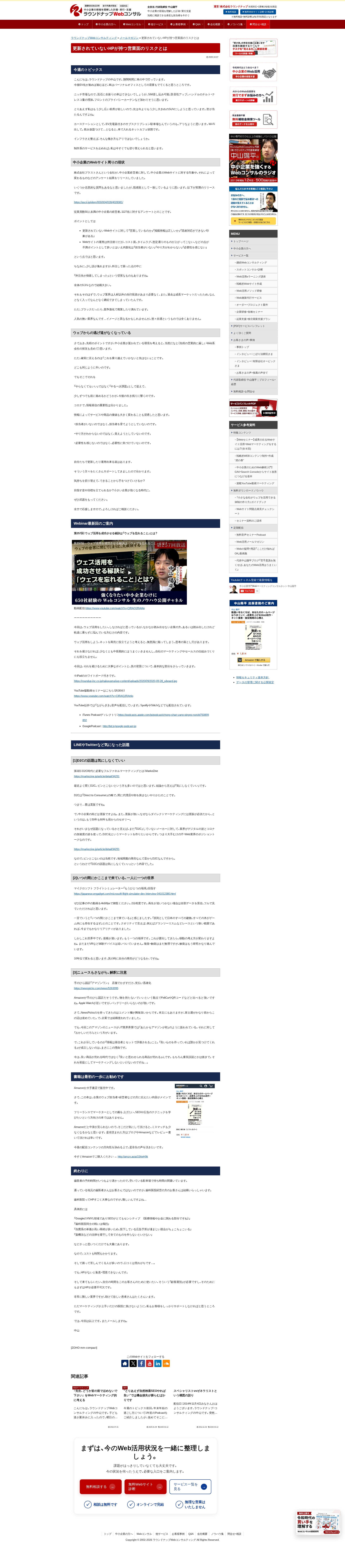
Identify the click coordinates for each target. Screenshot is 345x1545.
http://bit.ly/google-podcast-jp (119, 726)
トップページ (241, 241)
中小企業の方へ (242, 248)
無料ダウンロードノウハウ (248, 490)
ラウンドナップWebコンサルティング (94, 37)
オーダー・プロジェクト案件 (252, 304)
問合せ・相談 (234, 1533)
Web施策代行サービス (249, 297)
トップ (107, 1533)
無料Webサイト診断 (144, 1486)
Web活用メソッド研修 (249, 290)
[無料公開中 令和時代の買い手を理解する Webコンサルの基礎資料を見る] (318, 1522)
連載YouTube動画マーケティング (255, 483)
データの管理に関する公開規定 (255, 682)
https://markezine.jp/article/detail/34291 (96, 776)
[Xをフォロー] (133, 1363)
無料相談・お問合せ (244, 391)
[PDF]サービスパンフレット (249, 326)
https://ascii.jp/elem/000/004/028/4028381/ (98, 202)
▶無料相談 (231, 12)
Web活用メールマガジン (250, 541)
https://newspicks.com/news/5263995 (96, 988)
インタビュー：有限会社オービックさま (255, 363)
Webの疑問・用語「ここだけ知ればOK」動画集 (255, 551)
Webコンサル (144, 1533)
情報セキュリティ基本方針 (252, 677)
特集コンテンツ (242, 432)
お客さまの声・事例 (244, 340)
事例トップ (242, 347)
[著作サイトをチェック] (124, 1363)
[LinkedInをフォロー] (158, 1363)
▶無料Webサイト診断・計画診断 (258, 12)
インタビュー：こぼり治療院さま (254, 354)
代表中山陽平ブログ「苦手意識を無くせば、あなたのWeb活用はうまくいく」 (256, 565)
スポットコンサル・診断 (249, 269)
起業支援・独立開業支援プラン (253, 319)
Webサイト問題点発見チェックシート (254, 511)
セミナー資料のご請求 (249, 520)
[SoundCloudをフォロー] (166, 1363)
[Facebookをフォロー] (141, 1363)
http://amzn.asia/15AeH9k (133, 1156)
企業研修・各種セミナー (249, 311)
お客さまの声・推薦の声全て (252, 372)
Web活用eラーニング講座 (251, 276)
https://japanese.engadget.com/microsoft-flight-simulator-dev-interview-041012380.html (125, 893)
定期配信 (238, 527)
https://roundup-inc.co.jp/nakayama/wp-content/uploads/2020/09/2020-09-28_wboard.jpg (125, 681)
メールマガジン (129, 37)
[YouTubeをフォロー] (149, 1363)
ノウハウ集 (217, 1533)
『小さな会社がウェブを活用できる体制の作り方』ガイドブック (255, 499)
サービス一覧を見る (190, 1486)
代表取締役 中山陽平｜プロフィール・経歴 (253, 382)
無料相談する (100, 1487)
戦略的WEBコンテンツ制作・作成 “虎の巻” (254, 458)
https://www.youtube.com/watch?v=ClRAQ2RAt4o (115, 608)
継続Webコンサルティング (251, 262)
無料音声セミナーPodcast (251, 534)
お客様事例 (178, 1533)
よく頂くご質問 (242, 333)
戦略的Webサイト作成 (249, 283)
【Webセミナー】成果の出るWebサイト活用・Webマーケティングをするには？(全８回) (255, 444)
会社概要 (202, 1533)
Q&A (191, 1533)
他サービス (162, 1533)
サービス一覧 (241, 255)
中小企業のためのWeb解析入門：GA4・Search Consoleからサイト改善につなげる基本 (256, 472)
